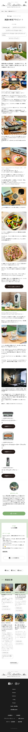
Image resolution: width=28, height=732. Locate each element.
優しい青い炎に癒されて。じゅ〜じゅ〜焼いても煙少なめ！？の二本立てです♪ (21, 627)
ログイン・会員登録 (10, 721)
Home (2, 11)
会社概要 (10, 715)
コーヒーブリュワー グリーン (9, 470)
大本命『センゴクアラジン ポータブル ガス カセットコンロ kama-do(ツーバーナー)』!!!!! (20, 597)
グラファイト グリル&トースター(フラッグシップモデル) (13, 34)
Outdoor (14, 696)
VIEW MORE (13, 662)
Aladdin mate (14, 709)
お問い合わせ (21, 718)
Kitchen (14, 692)
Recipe (6, 11)
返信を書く (5, 551)
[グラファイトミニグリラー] (14, 412)
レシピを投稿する (15, 558)
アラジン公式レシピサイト (14, 286)
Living (14, 699)
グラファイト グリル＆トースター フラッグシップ (13, 445)
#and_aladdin (14, 706)
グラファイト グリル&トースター (14, 30)
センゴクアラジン (20, 610)
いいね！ (15, 513)
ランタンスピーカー (6, 609)
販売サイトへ (9, 426)
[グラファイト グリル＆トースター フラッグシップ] (14, 436)
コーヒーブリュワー (14, 38)
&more (14, 689)
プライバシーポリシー (9, 718)
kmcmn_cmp (6, 27)
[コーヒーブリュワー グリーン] (14, 461)
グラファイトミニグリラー (20, 27)
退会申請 (20, 721)
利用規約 (18, 715)
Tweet (14, 570)
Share (7, 570)
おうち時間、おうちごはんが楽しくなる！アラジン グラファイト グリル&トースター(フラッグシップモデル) (6, 627)
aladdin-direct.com (8, 418)
